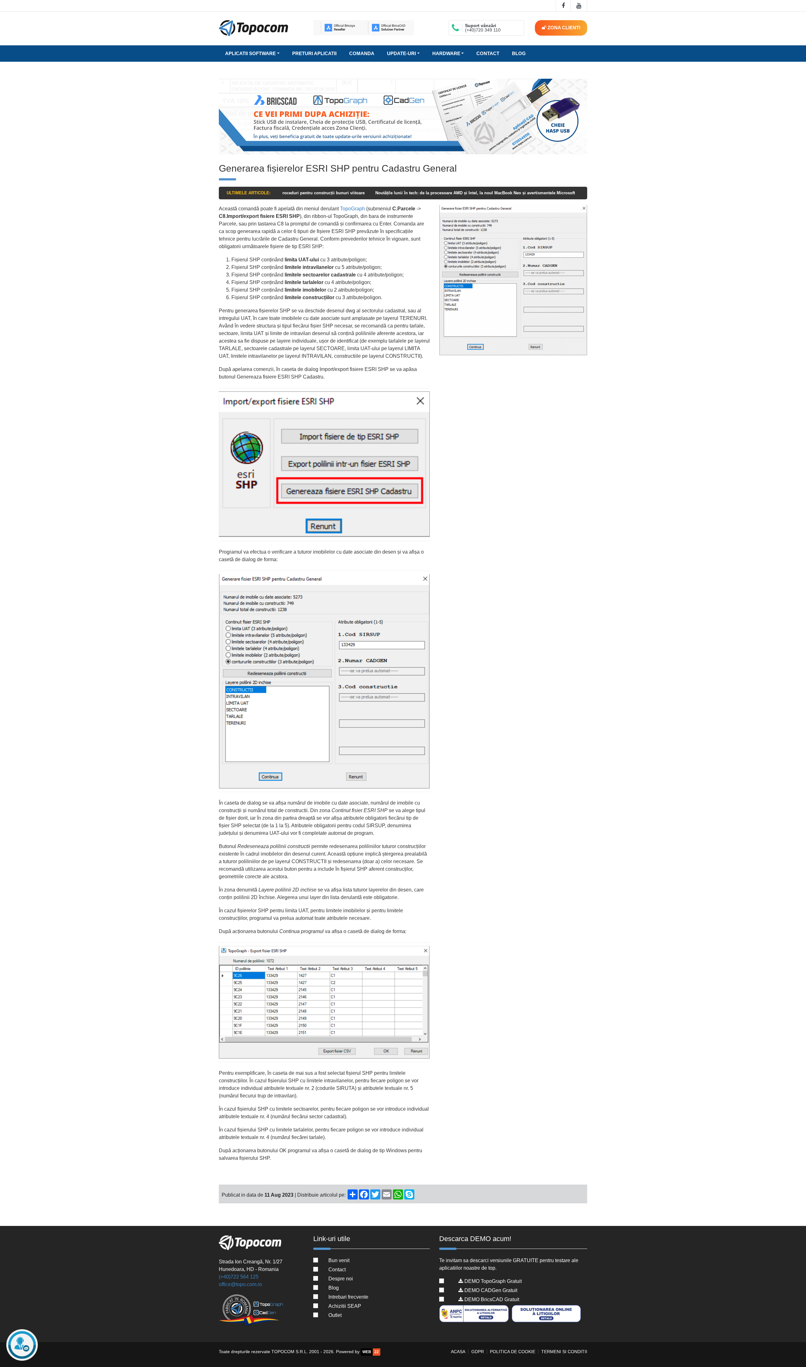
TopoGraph (352, 208)
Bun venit (338, 1260)
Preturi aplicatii (314, 53)
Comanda (361, 53)
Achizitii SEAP (344, 1306)
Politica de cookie (512, 1351)
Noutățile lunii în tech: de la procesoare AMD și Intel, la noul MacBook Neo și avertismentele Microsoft (413, 193)
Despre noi (340, 1278)
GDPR (477, 1351)
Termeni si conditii (564, 1351)
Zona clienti (563, 27)
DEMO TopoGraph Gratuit (492, 1281)
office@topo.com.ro (240, 1284)
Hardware (446, 53)
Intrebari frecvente (348, 1297)
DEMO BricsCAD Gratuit (491, 1299)
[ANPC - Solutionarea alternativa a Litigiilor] (474, 1314)
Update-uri (401, 53)
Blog (519, 53)
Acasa (458, 1351)
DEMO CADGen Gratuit (490, 1290)
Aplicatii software (250, 53)
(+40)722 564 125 (238, 1276)
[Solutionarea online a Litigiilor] (547, 1314)
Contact (487, 53)
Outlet (335, 1315)
